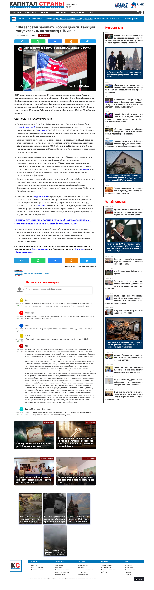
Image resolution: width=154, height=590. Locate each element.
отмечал (85, 169)
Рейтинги (104, 572)
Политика (58, 568)
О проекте (128, 565)
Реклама (128, 572)
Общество (44, 13)
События (34, 562)
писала (41, 205)
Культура (81, 568)
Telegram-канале (40, 249)
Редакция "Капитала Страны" (37, 273)
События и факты (37, 568)
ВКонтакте (80, 249)
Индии (56, 19)
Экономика (48, 422)
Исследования (60, 574)
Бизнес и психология (85, 570)
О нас (90, 13)
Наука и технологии (62, 570)
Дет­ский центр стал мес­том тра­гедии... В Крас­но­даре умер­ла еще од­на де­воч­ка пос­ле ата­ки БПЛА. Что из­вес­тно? (123, 177)
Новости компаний (108, 570)
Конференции (83, 565)
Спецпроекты (77, 13)
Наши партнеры (130, 570)
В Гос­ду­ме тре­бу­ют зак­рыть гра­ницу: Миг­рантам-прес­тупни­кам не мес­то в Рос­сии (123, 74)
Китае (63, 19)
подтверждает (41, 196)
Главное (17, 13)
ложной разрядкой (26, 127)
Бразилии (71, 19)
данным (43, 130)
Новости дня (114, 27)
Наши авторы (129, 568)
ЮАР (79, 19)
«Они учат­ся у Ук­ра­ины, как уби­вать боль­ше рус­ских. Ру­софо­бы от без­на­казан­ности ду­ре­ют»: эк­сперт (123, 344)
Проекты (104, 562)
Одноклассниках (24, 252)
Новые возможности (62, 572)
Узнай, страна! (60, 13)
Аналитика (30, 13)
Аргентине (88, 19)
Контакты (128, 574)
